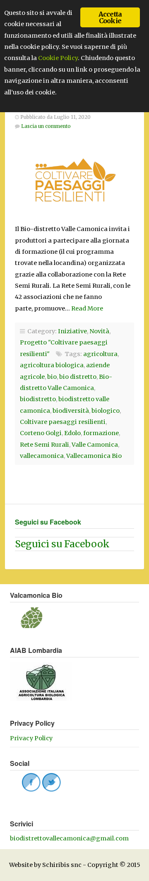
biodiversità (71, 410)
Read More (87, 308)
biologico (105, 410)
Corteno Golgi (41, 433)
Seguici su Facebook (48, 522)
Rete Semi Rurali (44, 444)
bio (52, 376)
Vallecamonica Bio (94, 456)
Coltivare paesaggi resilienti (63, 422)
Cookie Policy (58, 58)
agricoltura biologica (52, 365)
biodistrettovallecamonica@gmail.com (69, 838)
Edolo (72, 433)
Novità (99, 331)
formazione (101, 433)
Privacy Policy (31, 738)
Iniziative (72, 331)
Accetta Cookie (110, 17)
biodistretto (38, 399)
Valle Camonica (95, 444)
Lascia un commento (46, 126)
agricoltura (100, 354)
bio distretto (77, 376)
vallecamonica (42, 456)
